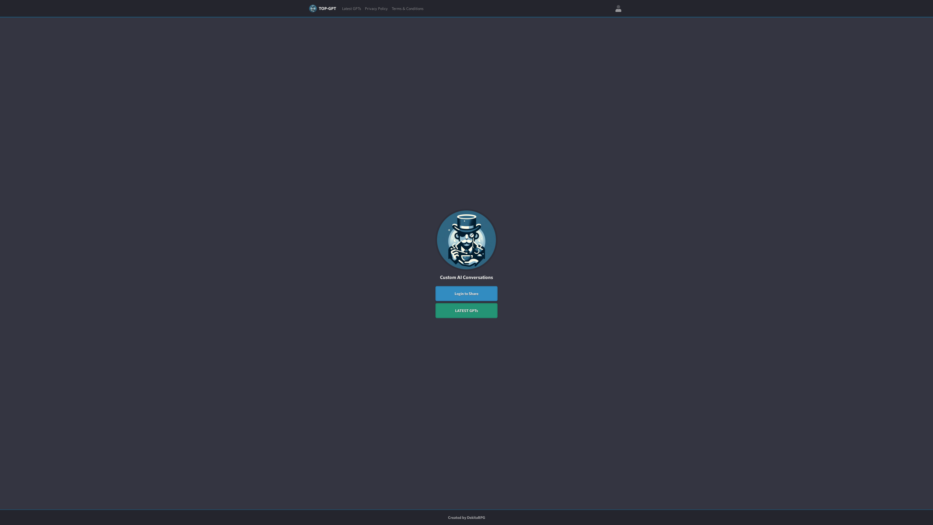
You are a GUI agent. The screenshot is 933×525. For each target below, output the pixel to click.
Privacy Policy (376, 8)
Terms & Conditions (407, 8)
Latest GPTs (351, 8)
